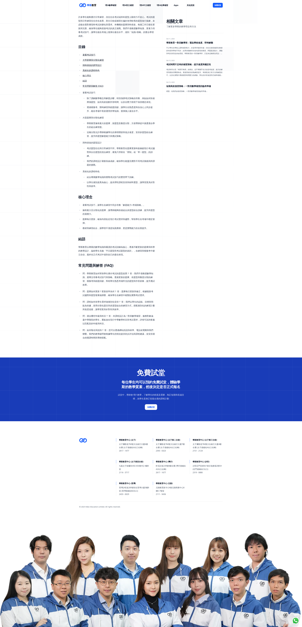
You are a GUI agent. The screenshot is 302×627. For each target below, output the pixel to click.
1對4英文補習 (128, 5)
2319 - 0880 (198, 472)
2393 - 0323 (161, 450)
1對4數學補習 (110, 5)
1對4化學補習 (162, 5)
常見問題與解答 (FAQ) (93, 86)
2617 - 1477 (124, 450)
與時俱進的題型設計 (92, 65)
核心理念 (87, 75)
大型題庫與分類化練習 (93, 60)
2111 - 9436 (161, 494)
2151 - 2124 (198, 450)
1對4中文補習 (145, 5)
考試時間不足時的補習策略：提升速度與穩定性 (188, 64)
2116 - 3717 (124, 472)
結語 (85, 80)
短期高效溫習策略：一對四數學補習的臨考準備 (188, 86)
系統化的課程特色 (91, 70)
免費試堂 (217, 5)
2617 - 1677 (161, 472)
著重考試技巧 (89, 54)
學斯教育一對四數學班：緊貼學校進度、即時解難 (189, 42)
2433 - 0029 (124, 494)
